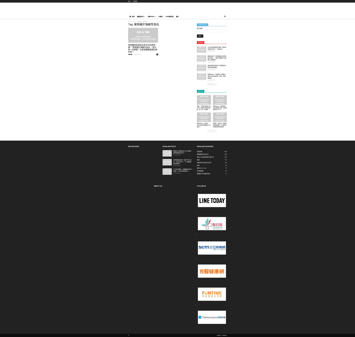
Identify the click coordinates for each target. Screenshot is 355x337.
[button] (224, 16)
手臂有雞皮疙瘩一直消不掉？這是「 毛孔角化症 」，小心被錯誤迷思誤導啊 (182, 161)
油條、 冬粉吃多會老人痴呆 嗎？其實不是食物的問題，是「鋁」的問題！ (203, 107)
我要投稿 (135, 1)
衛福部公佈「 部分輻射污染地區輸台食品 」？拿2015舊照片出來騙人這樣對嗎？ (217, 58)
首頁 (133, 16)
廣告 (129, 1)
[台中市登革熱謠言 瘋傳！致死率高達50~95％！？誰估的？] (201, 49)
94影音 (161, 16)
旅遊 (198, 160)
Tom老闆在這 (169, 16)
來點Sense (151, 16)
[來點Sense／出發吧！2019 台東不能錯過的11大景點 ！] (204, 117)
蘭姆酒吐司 (140, 16)
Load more (211, 84)
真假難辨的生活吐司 (203, 154)
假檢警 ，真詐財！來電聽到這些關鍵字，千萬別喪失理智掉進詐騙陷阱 (219, 125)
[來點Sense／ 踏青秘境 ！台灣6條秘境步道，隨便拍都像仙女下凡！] (220, 100)
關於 (177, 16)
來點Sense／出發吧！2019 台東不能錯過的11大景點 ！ (204, 125)
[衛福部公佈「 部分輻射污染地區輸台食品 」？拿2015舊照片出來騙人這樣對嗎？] (201, 58)
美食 (198, 165)
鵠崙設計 (224, 335)
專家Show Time (201, 168)
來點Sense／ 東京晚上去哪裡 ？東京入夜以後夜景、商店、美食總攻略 (217, 76)
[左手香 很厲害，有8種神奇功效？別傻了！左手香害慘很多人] (167, 171)
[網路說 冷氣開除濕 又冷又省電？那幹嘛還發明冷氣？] (167, 153)
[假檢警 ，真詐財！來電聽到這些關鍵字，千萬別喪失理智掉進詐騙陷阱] (220, 117)
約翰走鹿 (130, 54)
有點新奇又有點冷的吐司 (204, 162)
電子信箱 (200, 28)
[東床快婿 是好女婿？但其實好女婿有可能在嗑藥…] (201, 68)
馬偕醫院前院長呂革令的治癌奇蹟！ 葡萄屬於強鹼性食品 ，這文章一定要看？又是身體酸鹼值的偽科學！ (142, 48)
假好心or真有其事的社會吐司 (205, 157)
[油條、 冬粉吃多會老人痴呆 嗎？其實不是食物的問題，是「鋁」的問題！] (204, 100)
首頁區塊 (199, 151)
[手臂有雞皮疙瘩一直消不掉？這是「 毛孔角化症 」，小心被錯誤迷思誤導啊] (167, 162)
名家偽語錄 (200, 171)
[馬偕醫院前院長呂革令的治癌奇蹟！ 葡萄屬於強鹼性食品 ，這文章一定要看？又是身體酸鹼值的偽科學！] (143, 35)
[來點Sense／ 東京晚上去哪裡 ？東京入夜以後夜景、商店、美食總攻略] (201, 76)
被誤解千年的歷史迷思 (203, 174)
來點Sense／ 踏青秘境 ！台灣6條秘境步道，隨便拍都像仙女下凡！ (220, 107)
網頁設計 (219, 335)
